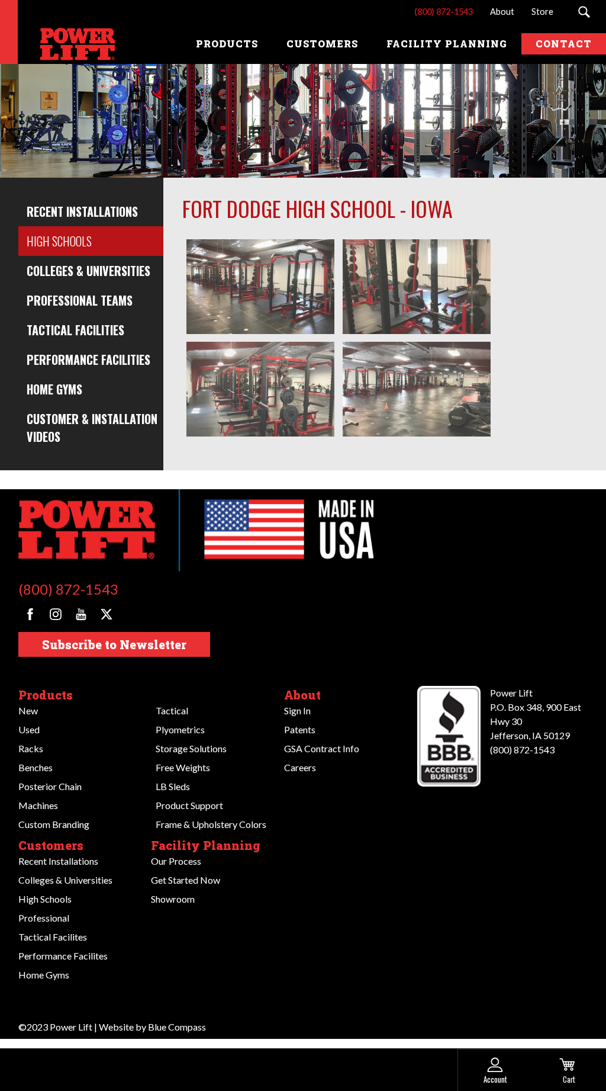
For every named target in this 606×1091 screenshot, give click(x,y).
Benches (35, 767)
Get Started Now (185, 879)
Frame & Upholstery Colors (211, 824)
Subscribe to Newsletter (114, 644)
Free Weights (183, 767)
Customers (50, 845)
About (302, 694)
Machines (38, 805)
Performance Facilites (63, 955)
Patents (299, 729)
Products (45, 694)
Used (29, 729)
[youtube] (81, 614)
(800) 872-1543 (68, 589)
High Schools (59, 241)
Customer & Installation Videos (92, 427)
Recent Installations (82, 211)
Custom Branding (53, 824)
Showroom (173, 898)
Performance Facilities (88, 359)
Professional (43, 917)
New (28, 710)
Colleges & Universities (88, 271)
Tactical (172, 710)
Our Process (176, 861)
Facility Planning (205, 845)
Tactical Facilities (75, 330)
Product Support (189, 805)
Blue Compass (177, 1026)
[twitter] (106, 614)
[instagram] (55, 614)
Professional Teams (80, 300)
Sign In (297, 710)
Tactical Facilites (52, 936)
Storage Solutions (191, 748)
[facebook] (30, 614)
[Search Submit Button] (584, 12)
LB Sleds (173, 786)
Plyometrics (180, 729)
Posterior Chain (50, 786)
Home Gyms (54, 389)
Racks (30, 748)
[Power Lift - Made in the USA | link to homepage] (68, 44)
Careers (300, 767)
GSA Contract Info (321, 748)
